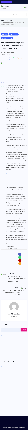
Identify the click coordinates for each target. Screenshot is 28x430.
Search (24, 329)
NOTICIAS (9, 20)
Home (2, 20)
